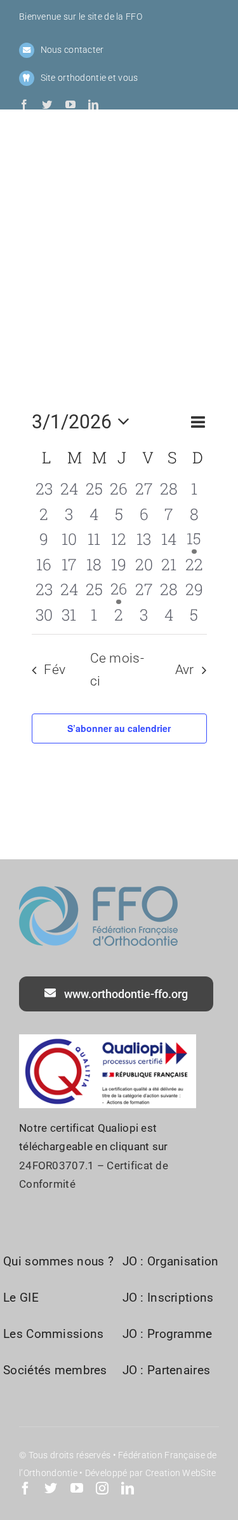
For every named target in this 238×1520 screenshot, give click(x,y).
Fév (54, 669)
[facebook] (24, 104)
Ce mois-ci (117, 670)
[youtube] (70, 104)
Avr (184, 669)
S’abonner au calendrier (119, 728)
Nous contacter (72, 50)
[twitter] (47, 104)
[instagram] (102, 1488)
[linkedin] (93, 104)
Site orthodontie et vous (89, 78)
